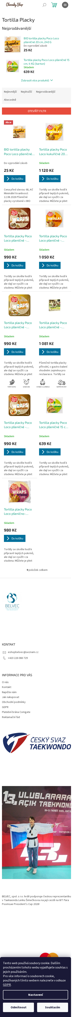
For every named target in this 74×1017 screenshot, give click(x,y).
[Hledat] (44, 5)
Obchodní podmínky (14, 702)
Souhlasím (52, 1007)
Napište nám (9, 692)
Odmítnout (18, 1007)
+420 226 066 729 (18, 658)
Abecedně (10, 100)
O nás (5, 682)
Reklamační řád (11, 717)
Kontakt (6, 687)
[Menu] (65, 5)
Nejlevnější (10, 92)
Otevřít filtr (37, 111)
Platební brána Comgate (16, 712)
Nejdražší (26, 92)
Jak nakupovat (10, 697)
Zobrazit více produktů (35, 80)
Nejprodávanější (45, 92)
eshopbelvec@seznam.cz (23, 652)
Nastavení (35, 995)
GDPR (7, 985)
